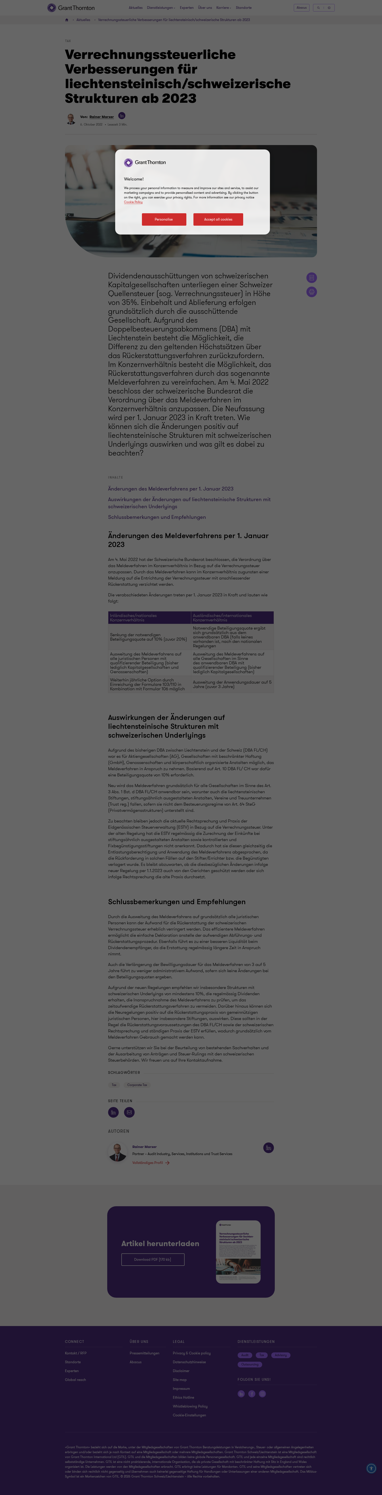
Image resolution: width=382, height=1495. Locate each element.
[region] (192, 192)
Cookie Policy (133, 202)
